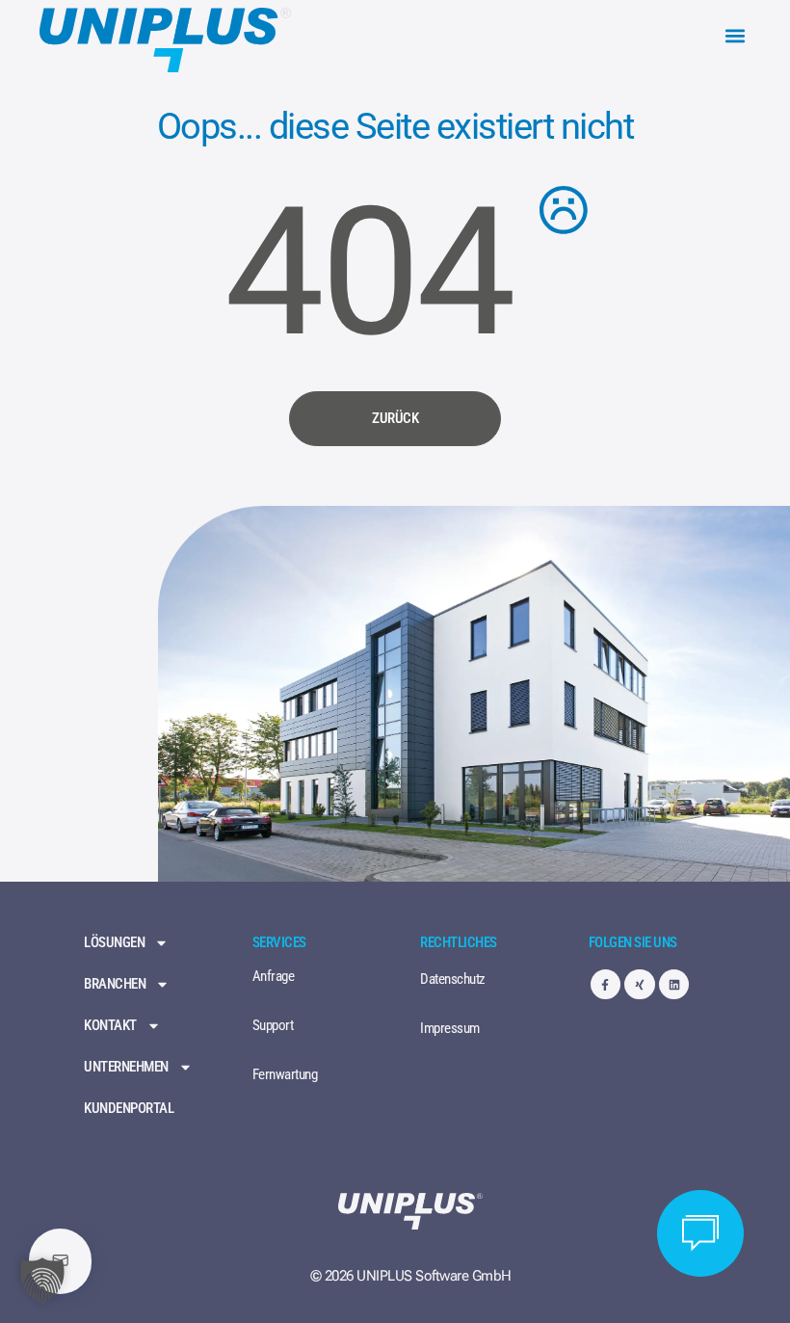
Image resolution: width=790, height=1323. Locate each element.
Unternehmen (126, 1067)
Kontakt (110, 1026)
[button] (734, 36)
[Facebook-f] (605, 984)
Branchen (114, 984)
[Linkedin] (674, 984)
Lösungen (114, 943)
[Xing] (639, 984)
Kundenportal (128, 1108)
